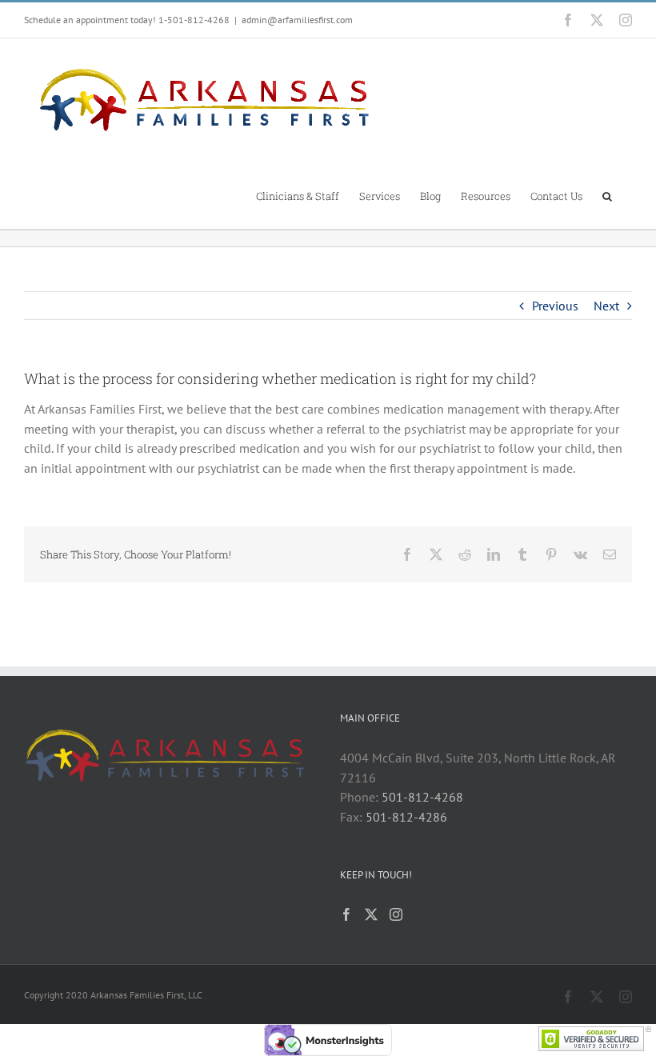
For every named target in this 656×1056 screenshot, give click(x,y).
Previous (555, 306)
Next (606, 306)
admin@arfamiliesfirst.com (297, 20)
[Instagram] (396, 914)
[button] (607, 195)
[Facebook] (346, 914)
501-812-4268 (422, 797)
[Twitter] (371, 914)
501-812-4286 (406, 817)
